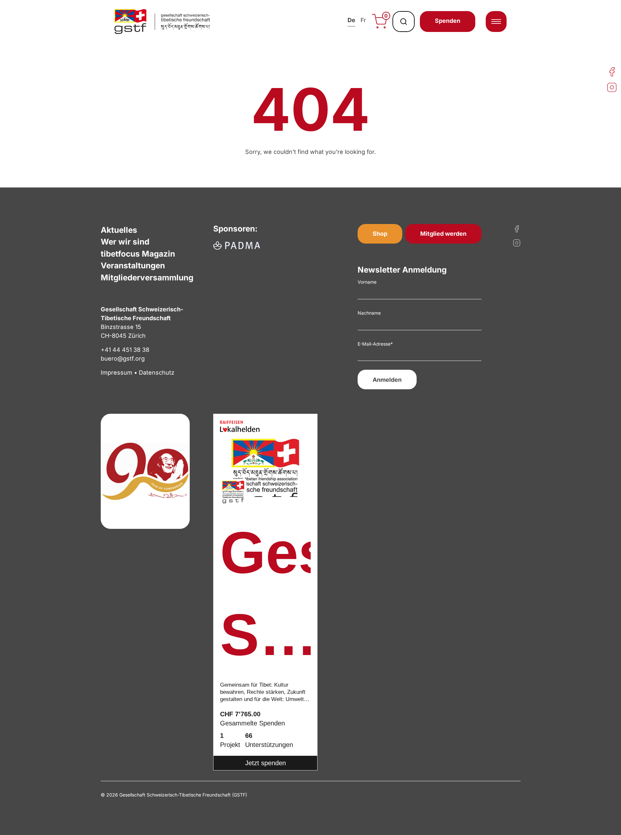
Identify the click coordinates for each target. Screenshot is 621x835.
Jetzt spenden (265, 763)
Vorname (367, 282)
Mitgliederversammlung (147, 277)
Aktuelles (119, 230)
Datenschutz (156, 372)
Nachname (369, 313)
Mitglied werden (443, 233)
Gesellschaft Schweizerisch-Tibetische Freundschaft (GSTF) (265, 598)
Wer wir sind (125, 241)
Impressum (116, 372)
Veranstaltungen (133, 265)
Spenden (447, 20)
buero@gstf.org (123, 358)
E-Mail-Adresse (375, 344)
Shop (380, 233)
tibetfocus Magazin (138, 254)
